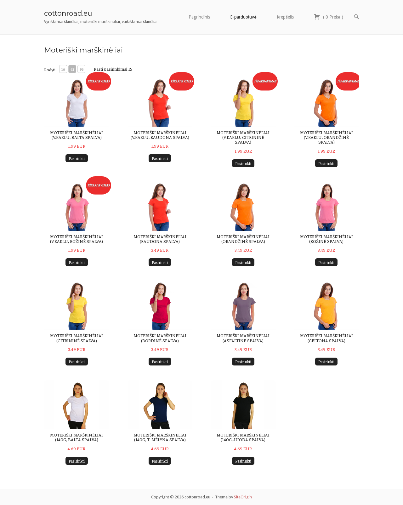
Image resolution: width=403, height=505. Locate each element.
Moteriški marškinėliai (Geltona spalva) (326, 337)
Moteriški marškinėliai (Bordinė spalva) (159, 337)
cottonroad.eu (68, 13)
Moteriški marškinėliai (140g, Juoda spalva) (243, 437)
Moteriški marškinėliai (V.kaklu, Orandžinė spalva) (326, 137)
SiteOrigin (243, 497)
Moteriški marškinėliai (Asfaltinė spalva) (243, 337)
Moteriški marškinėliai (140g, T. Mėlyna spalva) (159, 437)
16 (63, 69)
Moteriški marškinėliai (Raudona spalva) (159, 238)
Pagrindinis (199, 16)
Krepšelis (285, 16)
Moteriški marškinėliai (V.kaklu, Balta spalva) (76, 134)
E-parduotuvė (243, 16)
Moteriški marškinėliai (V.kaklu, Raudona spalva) (160, 134)
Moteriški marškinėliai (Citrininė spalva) (76, 337)
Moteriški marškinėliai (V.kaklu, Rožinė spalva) (76, 238)
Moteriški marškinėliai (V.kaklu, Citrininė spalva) (243, 137)
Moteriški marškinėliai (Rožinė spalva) (326, 238)
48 (72, 69)
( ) (332, 16)
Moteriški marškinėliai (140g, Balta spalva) (76, 437)
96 (81, 69)
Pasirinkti (77, 158)
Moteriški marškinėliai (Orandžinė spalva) (243, 238)
